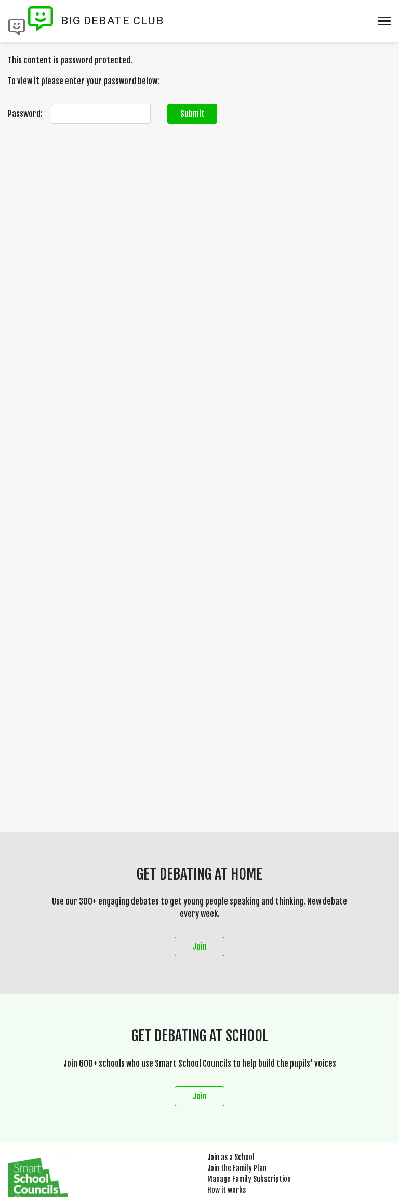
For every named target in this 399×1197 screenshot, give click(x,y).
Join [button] (200, 946)
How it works (226, 1190)
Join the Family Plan (237, 1168)
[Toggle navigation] (384, 21)
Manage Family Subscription (249, 1179)
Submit (192, 114)
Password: (25, 114)
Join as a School (231, 1157)
